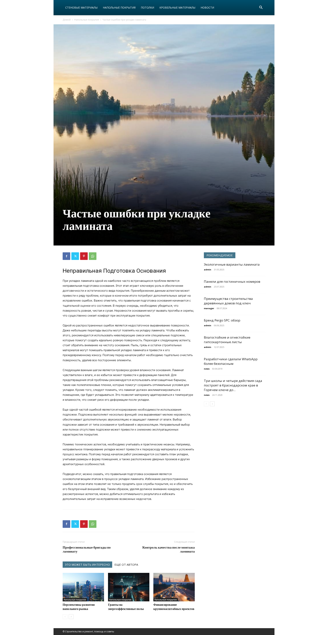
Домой (67, 19)
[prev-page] (65, 616)
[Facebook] (66, 256)
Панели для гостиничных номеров (232, 281)
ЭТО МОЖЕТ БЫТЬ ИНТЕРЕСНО (87, 564)
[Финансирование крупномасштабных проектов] (174, 587)
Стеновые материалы (81, 7)
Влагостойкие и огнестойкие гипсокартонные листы (227, 339)
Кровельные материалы (177, 7)
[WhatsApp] (92, 256)
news (207, 368)
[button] (260, 8)
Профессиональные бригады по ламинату (87, 549)
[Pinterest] (84, 256)
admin (207, 269)
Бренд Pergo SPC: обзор (222, 320)
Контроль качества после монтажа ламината (168, 549)
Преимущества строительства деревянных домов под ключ (228, 300)
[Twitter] (75, 256)
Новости (207, 7)
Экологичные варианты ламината (232, 264)
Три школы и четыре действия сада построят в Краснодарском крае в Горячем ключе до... (233, 385)
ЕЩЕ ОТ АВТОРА (126, 564)
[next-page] (71, 616)
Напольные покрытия (119, 7)
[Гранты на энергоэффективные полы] (128, 587)
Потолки (147, 7)
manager (209, 308)
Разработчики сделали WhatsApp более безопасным (231, 361)
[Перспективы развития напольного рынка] (83, 587)
